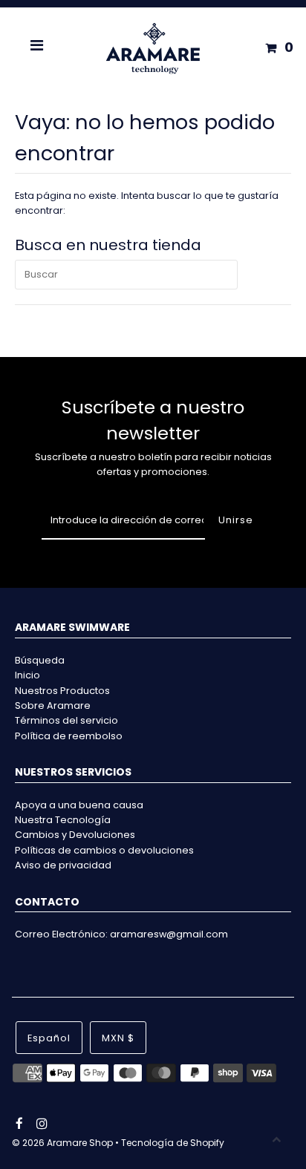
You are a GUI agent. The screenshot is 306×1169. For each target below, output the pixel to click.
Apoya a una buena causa (79, 805)
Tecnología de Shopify (172, 1142)
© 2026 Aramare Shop (62, 1142)
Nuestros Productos (62, 690)
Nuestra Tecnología (63, 819)
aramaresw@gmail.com (169, 934)
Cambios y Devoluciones (75, 834)
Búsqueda (40, 660)
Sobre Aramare (53, 705)
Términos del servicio (66, 720)
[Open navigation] (37, 47)
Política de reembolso (69, 736)
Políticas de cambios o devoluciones (104, 850)
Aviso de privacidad (63, 865)
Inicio (27, 675)
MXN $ (118, 1038)
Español (49, 1038)
